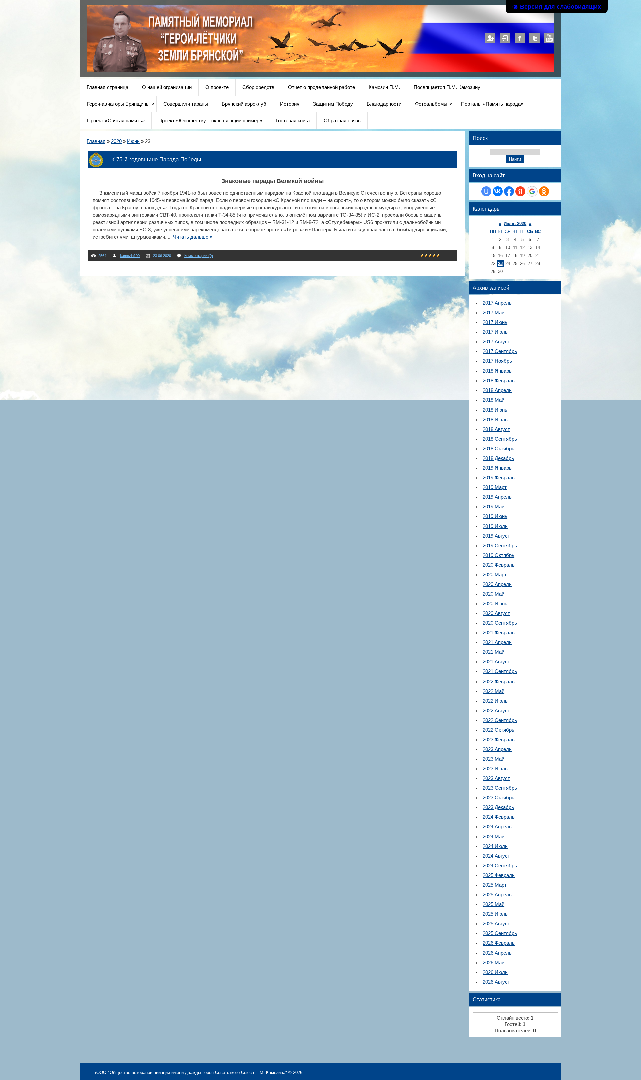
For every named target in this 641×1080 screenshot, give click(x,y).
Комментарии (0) (198, 256)
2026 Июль (495, 972)
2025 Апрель (497, 894)
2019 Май (493, 506)
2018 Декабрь (498, 458)
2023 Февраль (499, 739)
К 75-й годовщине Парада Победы (156, 159)
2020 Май (493, 594)
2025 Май (493, 904)
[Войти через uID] (486, 191)
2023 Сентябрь (500, 788)
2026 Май (493, 962)
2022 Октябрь (498, 730)
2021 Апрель (497, 642)
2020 (116, 141)
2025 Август (496, 923)
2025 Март (495, 885)
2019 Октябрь (498, 555)
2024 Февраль (499, 817)
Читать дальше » (192, 237)
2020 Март (495, 574)
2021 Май (493, 652)
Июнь (133, 141)
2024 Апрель (497, 826)
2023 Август (496, 778)
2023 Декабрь (498, 807)
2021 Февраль (499, 632)
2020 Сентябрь (500, 623)
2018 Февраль (499, 380)
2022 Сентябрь (500, 720)
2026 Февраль (499, 943)
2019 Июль (495, 526)
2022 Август (496, 710)
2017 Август (496, 341)
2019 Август (496, 536)
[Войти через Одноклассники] (544, 191)
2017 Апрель (497, 303)
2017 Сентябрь (500, 351)
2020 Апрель (497, 584)
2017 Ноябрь (497, 361)
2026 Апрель (497, 953)
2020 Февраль (499, 565)
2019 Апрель (497, 497)
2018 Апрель (497, 390)
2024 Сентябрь (500, 865)
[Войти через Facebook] (509, 191)
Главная (96, 141)
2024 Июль (495, 846)
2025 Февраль (499, 875)
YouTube (549, 38)
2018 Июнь (495, 410)
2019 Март (495, 487)
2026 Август (496, 982)
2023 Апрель (497, 749)
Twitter (534, 38)
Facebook (520, 38)
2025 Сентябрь (500, 933)
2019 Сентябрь (500, 545)
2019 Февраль (499, 477)
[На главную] (258, 70)
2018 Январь (497, 371)
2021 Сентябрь (500, 671)
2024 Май (493, 836)
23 (500, 263)
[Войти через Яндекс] (520, 191)
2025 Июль (495, 914)
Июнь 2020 (515, 223)
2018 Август (496, 429)
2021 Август (496, 661)
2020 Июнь (495, 603)
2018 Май (493, 400)
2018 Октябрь (498, 448)
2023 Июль (495, 768)
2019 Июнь (495, 516)
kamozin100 (130, 256)
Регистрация (490, 38)
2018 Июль (495, 419)
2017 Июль (495, 332)
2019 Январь (497, 468)
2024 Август (496, 856)
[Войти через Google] (532, 191)
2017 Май (493, 312)
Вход (505, 38)
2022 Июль (495, 701)
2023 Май (493, 759)
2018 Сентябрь (500, 439)
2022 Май (493, 691)
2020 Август (496, 613)
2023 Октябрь (498, 797)
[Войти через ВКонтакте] (498, 191)
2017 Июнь (495, 322)
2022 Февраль (499, 681)
